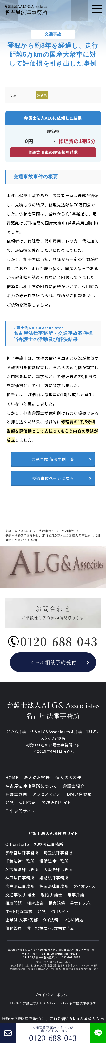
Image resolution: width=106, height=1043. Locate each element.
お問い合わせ (79, 794)
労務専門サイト (56, 802)
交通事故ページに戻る (53, 478)
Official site (17, 844)
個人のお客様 (68, 777)
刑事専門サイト (20, 811)
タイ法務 (51, 920)
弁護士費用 (16, 794)
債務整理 (13, 928)
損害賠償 (57, 903)
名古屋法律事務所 (22, 869)
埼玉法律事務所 (58, 852)
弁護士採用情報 (20, 802)
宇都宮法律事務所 (22, 852)
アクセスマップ (46, 794)
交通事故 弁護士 (20, 894)
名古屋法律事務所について (31, 786)
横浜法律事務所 (54, 861)
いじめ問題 (73, 920)
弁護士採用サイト (53, 911)
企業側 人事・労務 (21, 920)
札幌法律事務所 (48, 844)
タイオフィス (84, 886)
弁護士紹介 (74, 786)
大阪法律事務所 (58, 869)
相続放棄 (35, 903)
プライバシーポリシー (53, 994)
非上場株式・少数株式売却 (51, 928)
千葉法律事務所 (20, 861)
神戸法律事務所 (20, 878)
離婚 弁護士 (52, 894)
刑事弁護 (76, 894)
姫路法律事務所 (54, 878)
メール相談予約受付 (53, 662)
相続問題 (13, 903)
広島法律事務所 (20, 886)
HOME (12, 777)
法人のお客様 (37, 777)
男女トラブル (81, 903)
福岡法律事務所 (54, 886)
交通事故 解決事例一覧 (53, 459)
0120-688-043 (53, 1037)
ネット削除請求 (19, 911)
